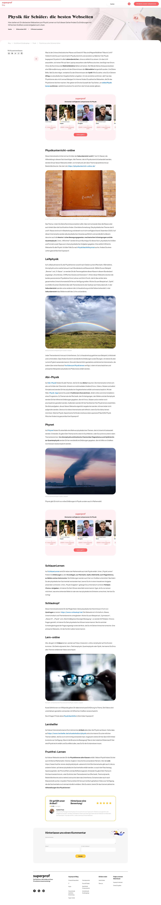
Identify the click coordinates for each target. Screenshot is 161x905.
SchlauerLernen (54, 571)
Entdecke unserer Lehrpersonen (146, 4)
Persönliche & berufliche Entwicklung (71, 893)
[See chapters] (36, 59)
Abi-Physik (52, 383)
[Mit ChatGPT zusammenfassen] (9, 53)
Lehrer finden (102, 880)
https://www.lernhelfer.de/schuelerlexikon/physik (67, 733)
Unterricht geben (117, 885)
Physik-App (53, 393)
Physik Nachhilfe (70, 716)
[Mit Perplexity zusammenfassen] (21, 53)
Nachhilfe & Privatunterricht (86, 887)
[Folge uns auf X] (39, 891)
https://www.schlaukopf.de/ (72, 612)
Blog (9, 43)
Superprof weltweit (118, 882)
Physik (34, 43)
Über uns (101, 883)
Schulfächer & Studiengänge (22, 43)
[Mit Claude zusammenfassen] (12, 53)
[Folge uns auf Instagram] (43, 891)
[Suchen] (129, 4)
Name (47, 846)
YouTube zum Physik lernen (74, 365)
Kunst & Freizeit (86, 883)
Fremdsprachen (86, 880)
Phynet (50, 430)
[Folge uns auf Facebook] (34, 891)
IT (68, 883)
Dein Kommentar (49, 837)
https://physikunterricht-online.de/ (81, 166)
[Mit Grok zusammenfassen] (18, 53)
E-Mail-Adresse (85, 846)
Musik (69, 886)
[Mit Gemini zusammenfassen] (15, 53)
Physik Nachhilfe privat (86, 247)
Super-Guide (71, 898)
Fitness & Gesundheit (73, 880)
